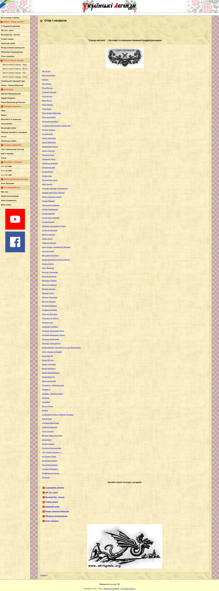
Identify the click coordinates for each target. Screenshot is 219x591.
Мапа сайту (6, 204)
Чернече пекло (48, 155)
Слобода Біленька (49, 427)
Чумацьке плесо (48, 159)
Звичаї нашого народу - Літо (14, 72)
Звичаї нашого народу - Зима (15, 64)
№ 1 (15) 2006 (6, 166)
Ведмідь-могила (48, 289)
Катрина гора (47, 322)
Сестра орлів (47, 134)
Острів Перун (47, 171)
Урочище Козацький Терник (53, 335)
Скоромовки (6, 123)
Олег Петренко (7, 183)
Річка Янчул (47, 100)
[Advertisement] (86, 30)
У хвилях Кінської (49, 92)
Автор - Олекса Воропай (12, 85)
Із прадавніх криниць (10, 26)
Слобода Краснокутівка (51, 448)
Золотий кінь (47, 96)
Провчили (46, 477)
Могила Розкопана (49, 297)
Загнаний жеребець (50, 121)
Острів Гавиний (48, 213)
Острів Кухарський (49, 230)
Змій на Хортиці (48, 234)
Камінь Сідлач (48, 264)
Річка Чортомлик (49, 117)
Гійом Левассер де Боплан (13, 102)
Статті (3, 136)
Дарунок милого (48, 75)
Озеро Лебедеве (49, 138)
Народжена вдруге (49, 465)
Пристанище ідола (49, 180)
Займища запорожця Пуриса (54, 226)
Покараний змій (48, 167)
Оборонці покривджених (12, 52)
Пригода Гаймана (49, 285)
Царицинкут (47, 439)
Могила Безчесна (49, 276)
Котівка (45, 410)
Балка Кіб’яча (47, 360)
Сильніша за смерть (50, 318)
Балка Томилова (49, 364)
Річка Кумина (47, 104)
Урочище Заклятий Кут (51, 343)
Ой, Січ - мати (7, 30)
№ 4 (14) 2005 (6, 170)
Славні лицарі (7, 39)
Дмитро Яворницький (11, 93)
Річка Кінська (47, 88)
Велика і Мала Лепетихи (52, 435)
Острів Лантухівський (50, 218)
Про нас (4, 191)
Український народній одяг (13, 81)
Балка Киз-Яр (47, 356)
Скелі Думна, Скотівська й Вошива (56, 247)
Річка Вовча (46, 109)
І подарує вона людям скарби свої (56, 125)
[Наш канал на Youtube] (15, 229)
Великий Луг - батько (10, 34)
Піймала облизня (49, 243)
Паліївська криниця (50, 163)
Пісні (3, 110)
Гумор (3, 157)
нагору (44, 575)
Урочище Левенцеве (50, 339)
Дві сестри (46, 71)
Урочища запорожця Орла (53, 331)
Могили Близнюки (49, 305)
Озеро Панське (48, 150)
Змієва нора (47, 176)
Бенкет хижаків (48, 444)
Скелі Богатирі (48, 251)
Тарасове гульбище (50, 326)
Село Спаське (48, 431)
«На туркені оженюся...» (52, 452)
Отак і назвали (7, 56)
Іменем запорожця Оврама (53, 192)
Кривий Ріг (46, 389)
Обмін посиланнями (10, 196)
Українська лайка (8, 140)
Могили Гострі (48, 293)
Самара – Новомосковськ (52, 393)
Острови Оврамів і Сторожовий (55, 188)
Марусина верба (49, 381)
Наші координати (8, 200)
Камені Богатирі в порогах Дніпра (56, 259)
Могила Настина (49, 301)
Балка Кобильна (48, 368)
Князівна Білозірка (49, 310)
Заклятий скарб (8, 43)
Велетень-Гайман (49, 280)
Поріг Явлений (48, 268)
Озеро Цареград (49, 142)
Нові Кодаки (47, 419)
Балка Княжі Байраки (50, 372)
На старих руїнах (49, 456)
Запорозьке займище (51, 205)
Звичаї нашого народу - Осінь (15, 77)
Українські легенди (111, 588)
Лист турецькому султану (12, 149)
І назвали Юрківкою (50, 469)
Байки (3, 115)
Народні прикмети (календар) (14, 132)
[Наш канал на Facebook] (15, 251)
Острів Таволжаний (50, 209)
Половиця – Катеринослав (53, 385)
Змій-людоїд (47, 184)
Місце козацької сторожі (52, 197)
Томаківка (46, 402)
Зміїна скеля (47, 238)
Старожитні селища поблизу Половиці (58, 414)
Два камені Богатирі (50, 255)
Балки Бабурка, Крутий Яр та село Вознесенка (61, 347)
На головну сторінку (10, 17)
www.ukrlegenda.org (128, 588)
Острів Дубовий (48, 201)
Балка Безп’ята (48, 377)
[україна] (19, 6)
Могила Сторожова (50, 272)
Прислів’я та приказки (11, 119)
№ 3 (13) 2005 (6, 175)
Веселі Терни (47, 406)
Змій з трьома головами (52, 352)
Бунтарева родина (49, 460)
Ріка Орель (46, 83)
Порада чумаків (48, 130)
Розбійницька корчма (50, 473)
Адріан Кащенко (8, 98)
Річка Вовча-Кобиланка (51, 113)
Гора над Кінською (49, 314)
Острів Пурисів (48, 222)
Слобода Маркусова (50, 423)
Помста (45, 79)
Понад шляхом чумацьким (13, 47)
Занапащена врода (50, 146)
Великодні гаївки (8, 128)
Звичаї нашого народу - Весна (15, 68)
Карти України (7, 153)
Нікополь (45, 398)
